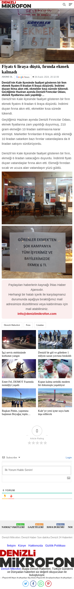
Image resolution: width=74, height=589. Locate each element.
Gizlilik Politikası (55, 545)
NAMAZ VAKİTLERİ (13, 525)
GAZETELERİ (35, 525)
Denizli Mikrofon (11, 568)
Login (68, 457)
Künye (22, 545)
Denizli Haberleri (12, 325)
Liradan (40, 325)
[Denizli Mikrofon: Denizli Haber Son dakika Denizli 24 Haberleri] (18, 5)
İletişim (11, 545)
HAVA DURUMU (56, 525)
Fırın (28, 325)
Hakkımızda (35, 545)
